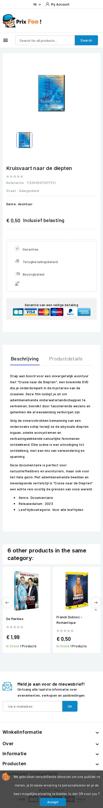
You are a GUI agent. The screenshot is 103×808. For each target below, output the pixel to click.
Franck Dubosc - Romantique (69, 620)
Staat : (12, 190)
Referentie (15, 182)
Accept (52, 802)
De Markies (15, 619)
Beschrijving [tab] (25, 358)
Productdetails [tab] (66, 358)
